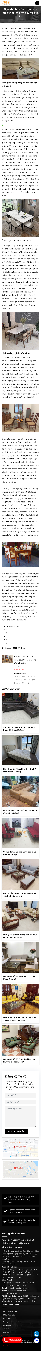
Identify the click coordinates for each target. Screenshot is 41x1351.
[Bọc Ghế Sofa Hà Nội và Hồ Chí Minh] (6, 3)
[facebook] (36, 1340)
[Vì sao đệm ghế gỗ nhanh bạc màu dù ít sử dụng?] (20, 833)
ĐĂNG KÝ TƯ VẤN (16, 1131)
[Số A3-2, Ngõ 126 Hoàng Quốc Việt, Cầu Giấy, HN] (20, 1147)
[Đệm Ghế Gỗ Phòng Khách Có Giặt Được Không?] (20, 957)
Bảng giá (7, 1325)
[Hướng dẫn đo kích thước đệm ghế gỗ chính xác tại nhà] (20, 874)
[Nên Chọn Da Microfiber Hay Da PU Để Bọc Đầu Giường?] (20, 750)
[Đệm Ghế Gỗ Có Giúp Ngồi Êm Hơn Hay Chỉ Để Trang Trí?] (20, 1040)
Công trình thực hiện (12, 1322)
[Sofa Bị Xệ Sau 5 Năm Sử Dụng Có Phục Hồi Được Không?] (20, 708)
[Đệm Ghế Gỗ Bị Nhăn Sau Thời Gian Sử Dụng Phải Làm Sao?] (20, 999)
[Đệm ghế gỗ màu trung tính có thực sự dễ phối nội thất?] (20, 916)
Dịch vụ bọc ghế (10, 1311)
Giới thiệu (7, 1318)
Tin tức (20, 19)
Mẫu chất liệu (9, 1315)
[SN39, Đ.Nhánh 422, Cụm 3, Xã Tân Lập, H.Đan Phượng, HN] (20, 1169)
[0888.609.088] (36, 1334)
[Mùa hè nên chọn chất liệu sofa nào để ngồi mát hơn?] (20, 791)
